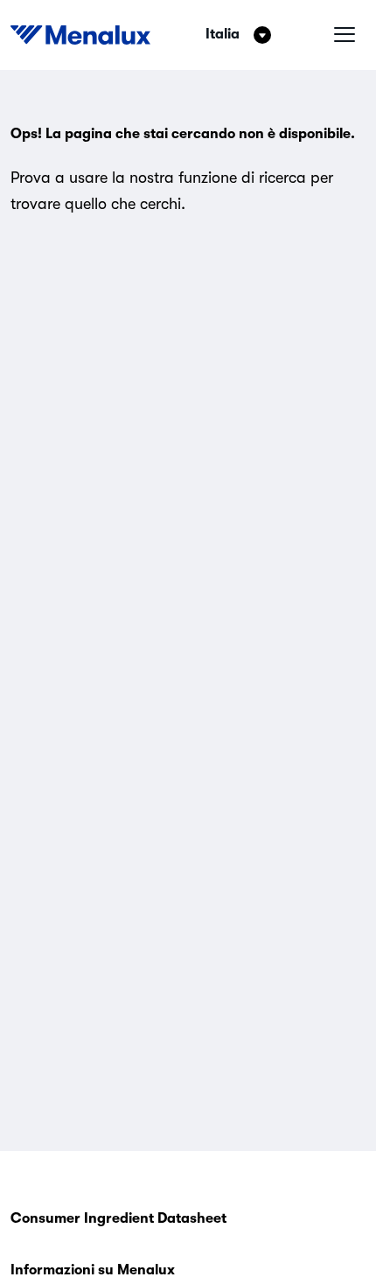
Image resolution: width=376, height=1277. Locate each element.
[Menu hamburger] (345, 35)
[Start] (80, 35)
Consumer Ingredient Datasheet (118, 1218)
